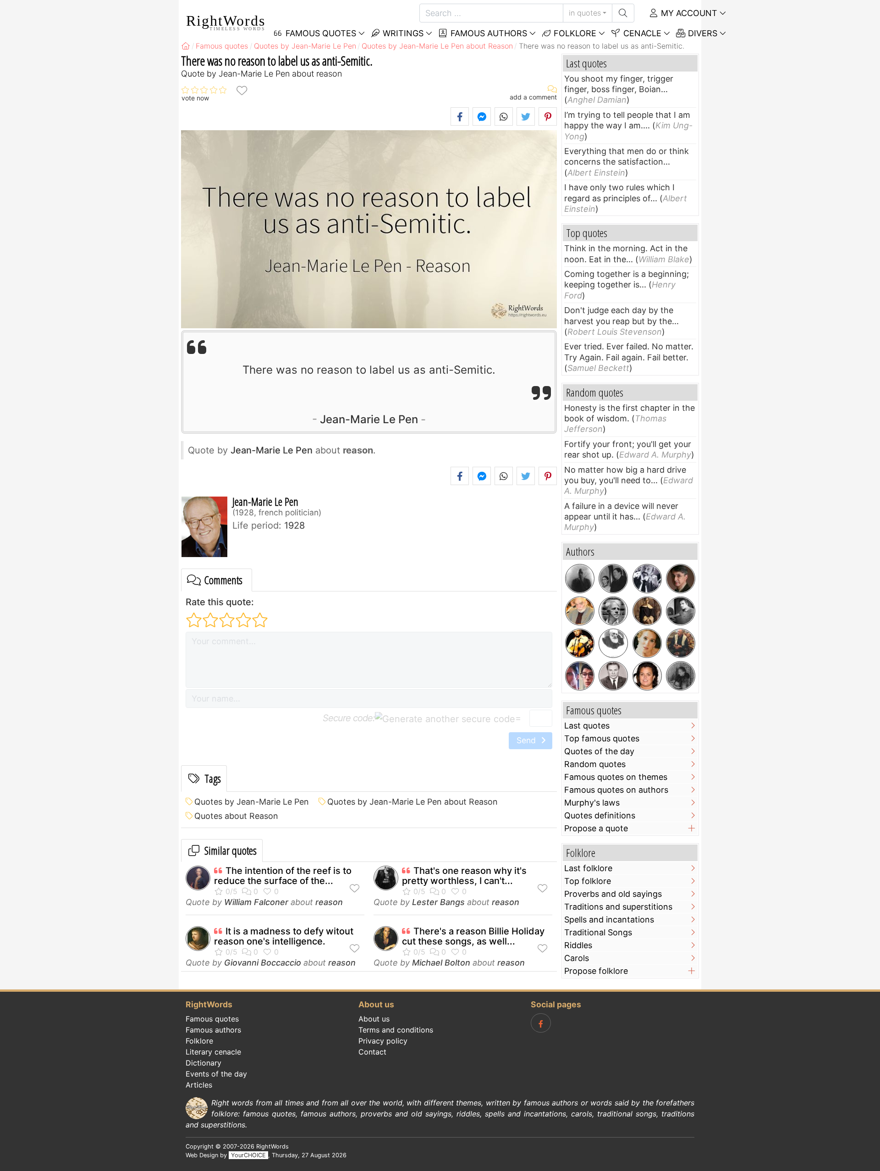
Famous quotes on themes (615, 777)
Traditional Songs (598, 932)
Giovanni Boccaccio (262, 962)
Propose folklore (596, 971)
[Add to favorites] (241, 90)
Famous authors (487, 33)
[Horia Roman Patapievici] (680, 578)
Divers (701, 33)
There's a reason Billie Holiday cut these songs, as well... (473, 936)
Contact (372, 1051)
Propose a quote (596, 828)
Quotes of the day (599, 751)
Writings (402, 33)
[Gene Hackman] (680, 643)
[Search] (623, 13)
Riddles (578, 945)
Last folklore (588, 868)
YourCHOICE (248, 1155)
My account (688, 13)
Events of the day (216, 1073)
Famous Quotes (319, 33)
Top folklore (587, 881)
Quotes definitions (599, 815)
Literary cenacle (213, 1051)
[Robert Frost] (613, 611)
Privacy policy (382, 1040)
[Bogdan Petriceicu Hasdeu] (613, 643)
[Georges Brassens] (579, 643)
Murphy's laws (592, 802)
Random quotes (595, 764)
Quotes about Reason (236, 816)
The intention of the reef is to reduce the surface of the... (283, 875)
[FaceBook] (541, 1023)
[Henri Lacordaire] (647, 611)
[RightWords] (185, 45)
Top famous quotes (601, 738)
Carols (576, 958)
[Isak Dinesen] (680, 675)
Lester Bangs (438, 902)
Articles (199, 1084)
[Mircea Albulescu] (579, 611)
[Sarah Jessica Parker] (647, 643)
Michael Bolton (441, 962)
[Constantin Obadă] (613, 675)
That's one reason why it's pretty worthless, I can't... (464, 875)
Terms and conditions (395, 1029)
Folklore (573, 33)
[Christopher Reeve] (579, 675)
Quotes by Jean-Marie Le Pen (251, 801)
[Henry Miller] (579, 578)
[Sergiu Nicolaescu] (680, 611)
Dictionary (203, 1062)
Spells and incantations (609, 919)
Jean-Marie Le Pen (369, 419)
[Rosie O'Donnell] (647, 675)
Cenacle (641, 33)
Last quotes (587, 725)
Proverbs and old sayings (613, 894)
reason (329, 902)
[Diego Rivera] (613, 578)
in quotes (585, 12)
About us (374, 1018)
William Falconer (256, 902)
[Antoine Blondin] (647, 578)
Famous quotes (212, 1018)
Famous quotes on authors (616, 790)
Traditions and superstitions (618, 906)
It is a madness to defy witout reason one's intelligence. (283, 936)
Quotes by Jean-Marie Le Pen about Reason (412, 801)
